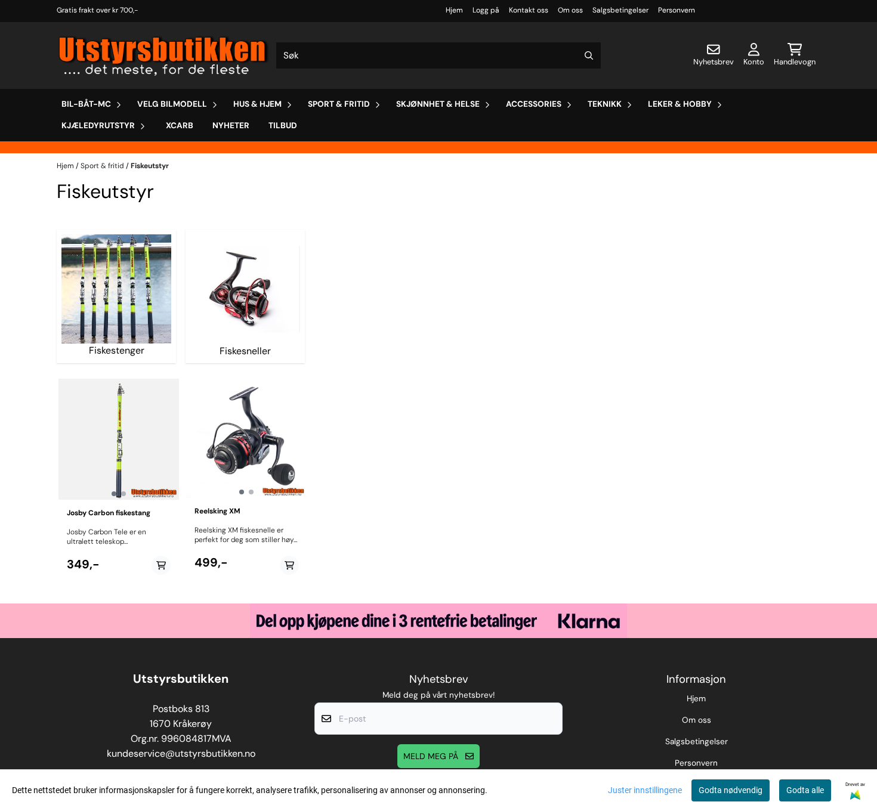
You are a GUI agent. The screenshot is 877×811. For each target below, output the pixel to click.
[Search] (589, 55)
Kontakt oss (528, 10)
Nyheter (230, 125)
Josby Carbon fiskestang (108, 513)
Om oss (570, 10)
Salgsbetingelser (620, 10)
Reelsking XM (217, 511)
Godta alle (805, 790)
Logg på (486, 10)
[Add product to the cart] (161, 565)
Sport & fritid (103, 166)
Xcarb (179, 125)
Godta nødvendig (730, 790)
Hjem (454, 10)
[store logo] (164, 55)
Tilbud (282, 125)
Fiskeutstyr (150, 166)
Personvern (676, 10)
